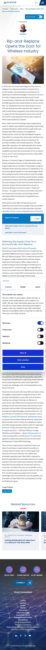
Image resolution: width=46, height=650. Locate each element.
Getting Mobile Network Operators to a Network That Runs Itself (20, 541)
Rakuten (34, 416)
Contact (23, 600)
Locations (23, 603)
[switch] (40, 329)
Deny (23, 367)
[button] (36, 2)
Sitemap (23, 608)
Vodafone (5, 416)
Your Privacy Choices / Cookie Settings (23, 629)
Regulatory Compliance (23, 624)
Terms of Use (23, 610)
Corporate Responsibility (23, 622)
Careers (23, 605)
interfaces (5, 427)
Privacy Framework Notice (23, 617)
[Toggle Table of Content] (35, 218)
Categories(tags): (7, 487)
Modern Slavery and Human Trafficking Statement (23, 627)
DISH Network (21, 416)
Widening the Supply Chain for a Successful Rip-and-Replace (21, 227)
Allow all (23, 353)
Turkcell (13, 416)
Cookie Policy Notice (23, 615)
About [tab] (37, 287)
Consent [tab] (8, 287)
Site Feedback (23, 620)
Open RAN (7, 491)
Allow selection (23, 360)
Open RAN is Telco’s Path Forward (15, 232)
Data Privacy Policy (23, 612)
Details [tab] (23, 287)
